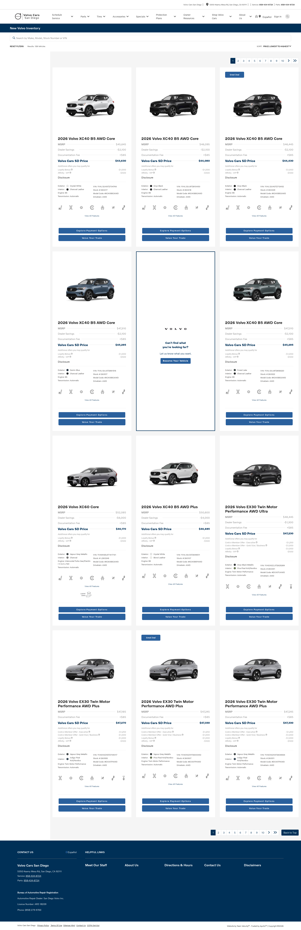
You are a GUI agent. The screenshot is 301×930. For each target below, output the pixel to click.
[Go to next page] (289, 61)
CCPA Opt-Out (93, 925)
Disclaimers (252, 865)
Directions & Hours (178, 865)
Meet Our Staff (96, 865)
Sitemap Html (69, 925)
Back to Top (290, 832)
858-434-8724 (266, 4)
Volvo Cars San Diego (26, 925)
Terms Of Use (56, 925)
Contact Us (212, 865)
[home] (257, 16)
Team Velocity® (243, 926)
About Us (131, 865)
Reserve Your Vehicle (175, 360)
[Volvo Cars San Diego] (29, 16)
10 (282, 60)
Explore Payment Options (92, 230)
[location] (207, 5)
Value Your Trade (92, 238)
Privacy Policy (43, 925)
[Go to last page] (295, 61)
